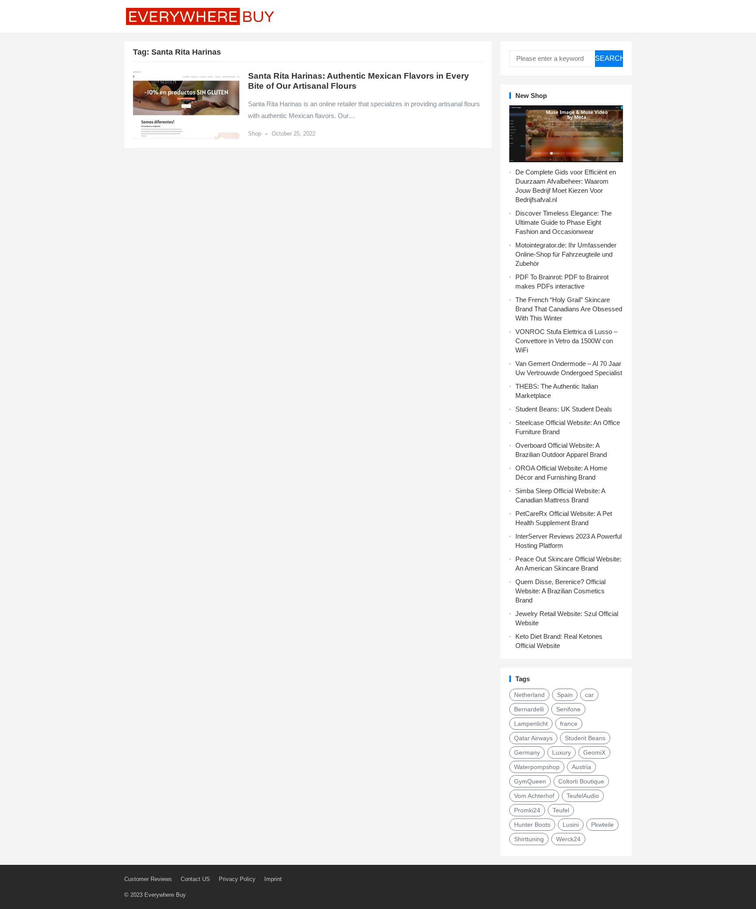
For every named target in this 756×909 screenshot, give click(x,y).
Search (609, 58)
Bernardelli (529, 709)
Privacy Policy (237, 879)
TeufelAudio (583, 795)
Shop (254, 133)
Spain (565, 694)
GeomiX (594, 752)
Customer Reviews (148, 879)
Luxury (561, 752)
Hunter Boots (532, 824)
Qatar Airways (533, 738)
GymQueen (530, 781)
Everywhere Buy (165, 895)
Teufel (561, 810)
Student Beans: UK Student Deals (563, 409)
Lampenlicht (531, 723)
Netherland (529, 694)
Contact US (195, 879)
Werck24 (568, 839)
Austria (581, 766)
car (589, 694)
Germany (527, 752)
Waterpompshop (537, 766)
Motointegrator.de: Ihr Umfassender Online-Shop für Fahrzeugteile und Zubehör (565, 254)
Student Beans (585, 738)
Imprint (273, 879)
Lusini (571, 824)
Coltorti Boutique (581, 781)
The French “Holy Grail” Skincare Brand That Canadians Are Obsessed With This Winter (568, 309)
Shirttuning (529, 839)
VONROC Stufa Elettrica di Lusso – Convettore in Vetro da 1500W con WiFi (566, 341)
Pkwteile (602, 824)
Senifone (568, 709)
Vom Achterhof (534, 795)
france (569, 723)
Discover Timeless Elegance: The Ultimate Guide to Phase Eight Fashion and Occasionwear (563, 222)
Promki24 (527, 810)
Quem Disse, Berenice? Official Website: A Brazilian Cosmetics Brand (560, 591)
